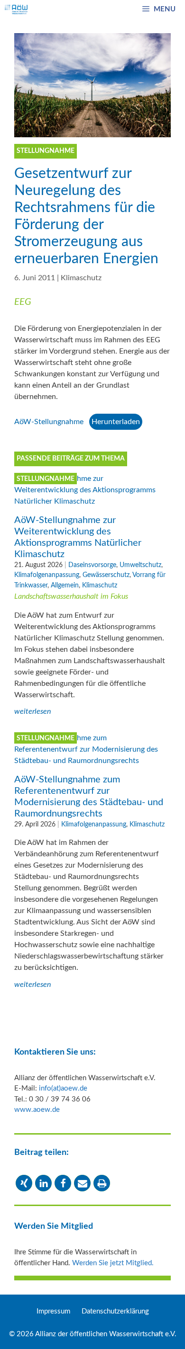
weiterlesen (32, 711)
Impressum (53, 1311)
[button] (24, 1183)
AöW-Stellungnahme (48, 422)
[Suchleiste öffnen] (120, 9)
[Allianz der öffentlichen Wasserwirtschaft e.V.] (16, 9)
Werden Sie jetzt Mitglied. (113, 1263)
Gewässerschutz (106, 574)
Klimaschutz (81, 278)
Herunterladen (116, 422)
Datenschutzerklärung (115, 1311)
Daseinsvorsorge (92, 564)
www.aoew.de (37, 1109)
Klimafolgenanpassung (46, 574)
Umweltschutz (140, 564)
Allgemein (65, 585)
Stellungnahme (45, 479)
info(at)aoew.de (63, 1088)
